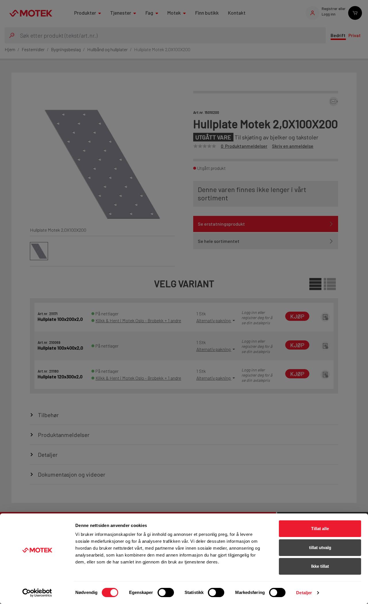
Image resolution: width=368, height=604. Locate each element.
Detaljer (304, 592)
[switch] (166, 592)
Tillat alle (320, 528)
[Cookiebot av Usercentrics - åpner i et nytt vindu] (37, 592)
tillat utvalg (320, 547)
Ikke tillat (320, 566)
